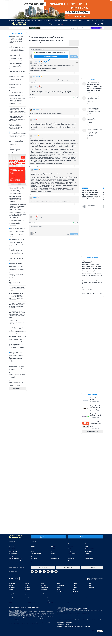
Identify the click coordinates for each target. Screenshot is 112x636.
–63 (77, 166)
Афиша (60, 20)
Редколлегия (82, 20)
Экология (87, 553)
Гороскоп (66, 20)
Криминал (53, 546)
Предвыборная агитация (15, 558)
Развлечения (71, 558)
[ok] (40, 571)
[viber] (44, 571)
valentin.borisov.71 (37, 61)
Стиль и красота (89, 548)
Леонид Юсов (36, 86)
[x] (52, 571)
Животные (34, 558)
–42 (77, 97)
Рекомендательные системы (63, 624)
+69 (73, 97)
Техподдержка (12, 556)
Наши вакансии (13, 553)
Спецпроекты (89, 558)
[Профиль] (102, 24)
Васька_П (35, 197)
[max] (48, 571)
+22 (73, 82)
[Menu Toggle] (10, 24)
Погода (45, 20)
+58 (73, 116)
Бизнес (33, 546)
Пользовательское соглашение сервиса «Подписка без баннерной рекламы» (73, 626)
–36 (77, 203)
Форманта (35, 135)
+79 (73, 132)
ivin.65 (34, 119)
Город (32, 551)
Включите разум (36, 76)
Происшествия (72, 553)
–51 (77, 116)
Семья (87, 544)
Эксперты (90, 20)
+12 (73, 194)
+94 (73, 203)
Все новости (12, 20)
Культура (53, 548)
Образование (54, 561)
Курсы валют (73, 20)
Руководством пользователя (63, 614)
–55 (77, 194)
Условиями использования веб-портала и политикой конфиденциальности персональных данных (78, 617)
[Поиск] (95, 24)
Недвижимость (21, 20)
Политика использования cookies (64, 622)
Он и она (70, 546)
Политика (70, 551)
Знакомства (38, 20)
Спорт (86, 546)
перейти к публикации (37, 33)
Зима (52, 544)
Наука (52, 556)
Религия (70, 561)
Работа (70, 556)
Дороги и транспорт (36, 553)
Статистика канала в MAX (16, 561)
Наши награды (13, 551)
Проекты (96, 20)
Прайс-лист (12, 546)
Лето (52, 551)
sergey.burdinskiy (36, 109)
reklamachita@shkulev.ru (83, 608)
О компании (12, 548)
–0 (77, 73)
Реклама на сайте (13, 544)
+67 (73, 222)
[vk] (36, 571)
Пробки (102, 20)
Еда (32, 556)
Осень (69, 548)
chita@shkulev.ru (25, 617)
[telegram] (32, 571)
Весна (32, 548)
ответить (33, 73)
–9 (77, 222)
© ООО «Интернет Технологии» (16, 631)
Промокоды (30, 20)
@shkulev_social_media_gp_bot (72, 609)
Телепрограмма (52, 20)
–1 (77, 82)
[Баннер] (34, 28)
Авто (32, 544)
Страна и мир (88, 551)
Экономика (88, 556)
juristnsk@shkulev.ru (43, 618)
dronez (34, 216)
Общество (70, 544)
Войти (35, 234)
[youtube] (56, 571)
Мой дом (53, 553)
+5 (72, 73)
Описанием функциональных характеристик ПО (67, 615)
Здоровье (33, 561)
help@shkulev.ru (18, 619)
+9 (72, 166)
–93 (77, 132)
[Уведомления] (98, 24)
